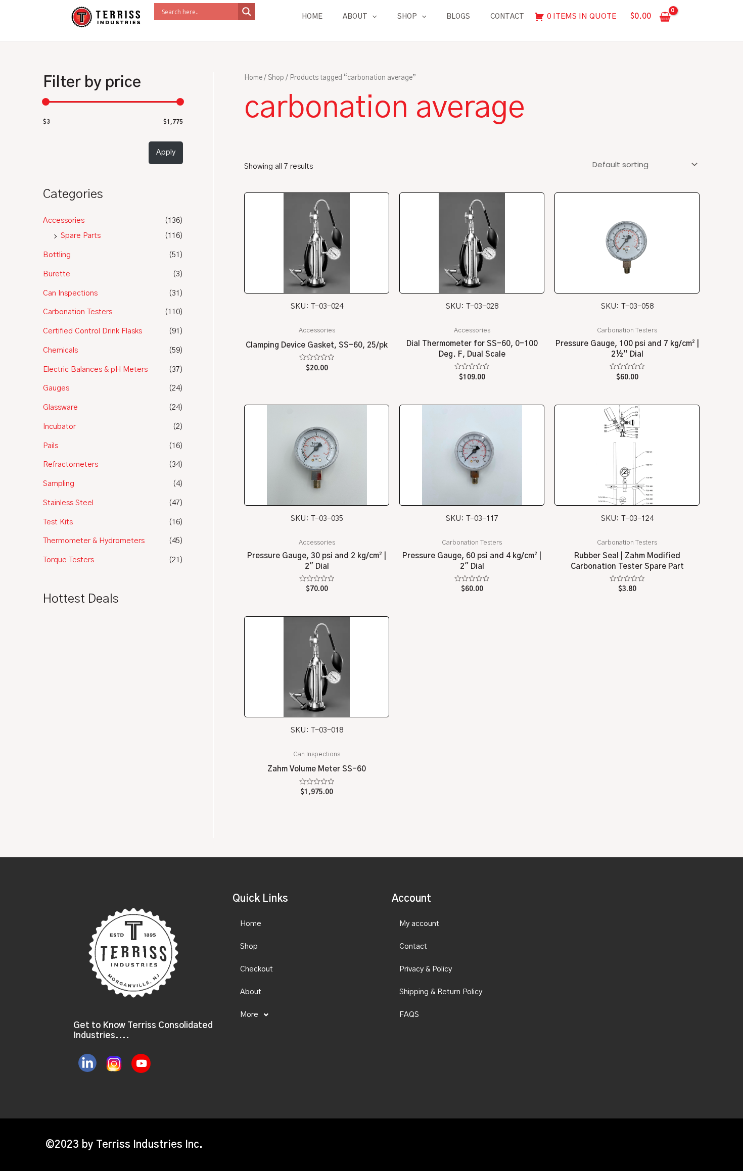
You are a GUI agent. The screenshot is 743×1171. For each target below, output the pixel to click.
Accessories (63, 220)
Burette (56, 274)
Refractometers (70, 464)
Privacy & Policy (425, 969)
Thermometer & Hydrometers (94, 541)
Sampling (58, 483)
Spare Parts (81, 235)
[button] (303, 1015)
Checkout (256, 969)
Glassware (60, 407)
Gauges (56, 388)
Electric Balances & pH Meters (95, 369)
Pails (50, 446)
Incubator (59, 426)
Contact (507, 16)
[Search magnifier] (246, 11)
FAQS (409, 1014)
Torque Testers (68, 560)
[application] (372, 16)
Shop (407, 16)
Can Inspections (70, 293)
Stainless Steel (68, 503)
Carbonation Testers (77, 312)
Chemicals (60, 350)
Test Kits (58, 522)
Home (312, 16)
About (355, 16)
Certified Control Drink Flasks (92, 331)
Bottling (57, 255)
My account (419, 924)
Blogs (458, 16)
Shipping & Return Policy (440, 992)
